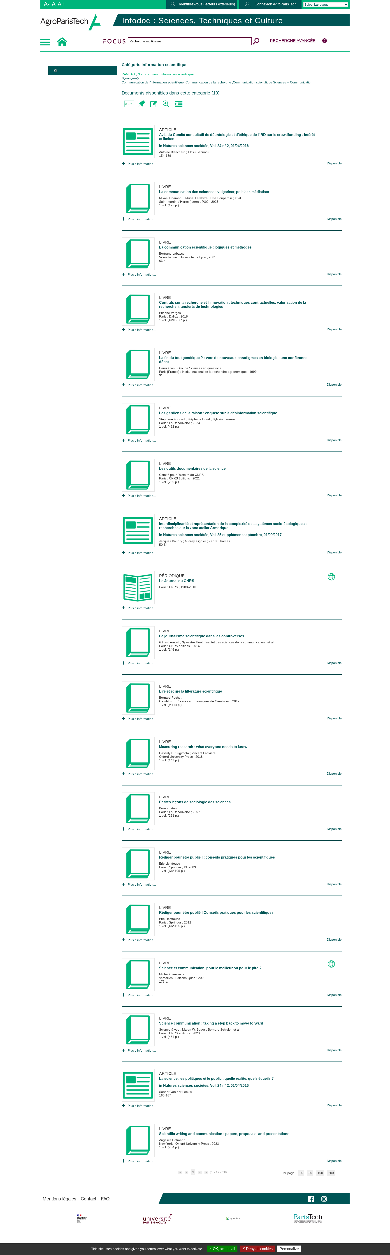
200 (331, 1173)
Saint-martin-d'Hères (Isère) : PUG (184, 201)
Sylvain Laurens (224, 419)
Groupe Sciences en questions (199, 368)
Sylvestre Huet (193, 642)
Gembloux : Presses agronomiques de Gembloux (194, 701)
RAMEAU (128, 74)
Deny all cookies (259, 1249)
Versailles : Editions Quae (177, 978)
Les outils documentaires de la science (192, 468)
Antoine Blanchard (172, 152)
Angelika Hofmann (172, 1140)
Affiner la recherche (166, 104)
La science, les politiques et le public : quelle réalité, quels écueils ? (216, 1078)
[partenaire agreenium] (233, 1218)
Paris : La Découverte (175, 423)
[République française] (82, 1218)
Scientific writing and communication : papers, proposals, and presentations (224, 1134)
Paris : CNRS (169, 587)
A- (47, 4)
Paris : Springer (170, 867)
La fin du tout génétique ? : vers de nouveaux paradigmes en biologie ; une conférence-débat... (234, 360)
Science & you (169, 1029)
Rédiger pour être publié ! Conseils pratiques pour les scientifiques (216, 912)
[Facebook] (311, 1198)
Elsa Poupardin (221, 198)
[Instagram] (324, 1198)
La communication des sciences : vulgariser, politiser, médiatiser (214, 192)
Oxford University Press (176, 756)
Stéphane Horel (199, 419)
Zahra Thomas (219, 541)
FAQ (105, 1198)
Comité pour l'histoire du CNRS (181, 475)
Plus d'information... (142, 164)
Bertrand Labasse (172, 253)
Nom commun (148, 74)
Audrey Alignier (196, 541)
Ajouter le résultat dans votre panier (141, 104)
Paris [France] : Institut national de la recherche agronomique (203, 371)
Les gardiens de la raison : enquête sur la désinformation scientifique (218, 413)
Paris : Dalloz (169, 316)
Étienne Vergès (170, 313)
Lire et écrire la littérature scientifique (190, 691)
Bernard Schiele (220, 1029)
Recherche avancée (293, 40)
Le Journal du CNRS (176, 581)
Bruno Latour (168, 808)
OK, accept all (223, 1249)
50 (310, 1173)
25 (301, 1173)
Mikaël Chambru (171, 198)
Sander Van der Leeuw (175, 1092)
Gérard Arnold (169, 642)
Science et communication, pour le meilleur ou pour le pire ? (210, 968)
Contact (88, 1198)
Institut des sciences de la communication (235, 642)
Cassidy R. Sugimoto (174, 753)
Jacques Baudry (171, 541)
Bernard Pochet (170, 697)
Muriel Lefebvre (197, 198)
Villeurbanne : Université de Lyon (183, 257)
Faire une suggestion (154, 104)
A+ (61, 4)
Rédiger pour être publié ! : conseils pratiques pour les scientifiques (217, 857)
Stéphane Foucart (172, 419)
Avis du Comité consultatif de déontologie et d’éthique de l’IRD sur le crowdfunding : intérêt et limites (237, 137)
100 (320, 1173)
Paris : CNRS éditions (175, 478)
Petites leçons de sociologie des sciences (195, 802)
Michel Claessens (171, 974)
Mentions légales (59, 1198)
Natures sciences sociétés (185, 146)
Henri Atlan (167, 368)
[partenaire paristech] (308, 1218)
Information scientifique (177, 74)
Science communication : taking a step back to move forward (211, 1023)
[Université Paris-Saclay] (157, 1218)
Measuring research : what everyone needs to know (203, 747)
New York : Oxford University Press (184, 1143)
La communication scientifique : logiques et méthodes (205, 247)
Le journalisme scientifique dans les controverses (201, 636)
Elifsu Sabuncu (198, 152)
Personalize (289, 1249)
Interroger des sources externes (179, 104)
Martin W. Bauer (194, 1029)
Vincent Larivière (204, 753)
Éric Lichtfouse (169, 863)
